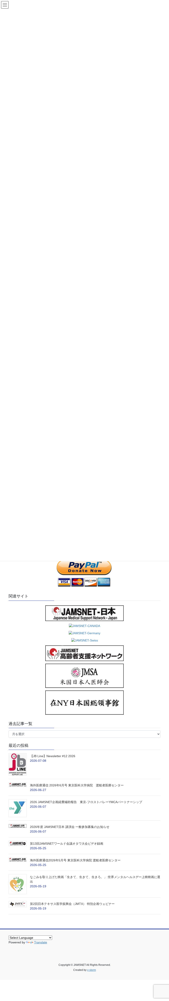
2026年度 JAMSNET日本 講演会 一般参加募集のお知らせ (69, 827)
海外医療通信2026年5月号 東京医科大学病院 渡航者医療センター (77, 860)
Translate (40, 942)
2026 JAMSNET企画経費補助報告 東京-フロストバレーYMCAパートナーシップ (86, 802)
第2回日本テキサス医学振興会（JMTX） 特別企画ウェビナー (72, 904)
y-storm (91, 970)
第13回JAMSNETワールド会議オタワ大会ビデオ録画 (66, 843)
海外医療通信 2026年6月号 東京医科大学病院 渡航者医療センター (89, 785)
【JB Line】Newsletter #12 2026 (52, 756)
